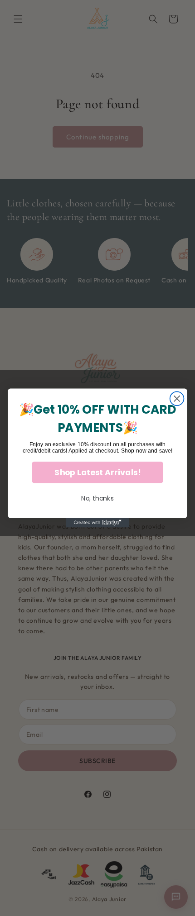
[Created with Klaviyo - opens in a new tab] (97, 523)
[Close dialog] (177, 398)
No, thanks (97, 498)
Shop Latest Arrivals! (97, 472)
